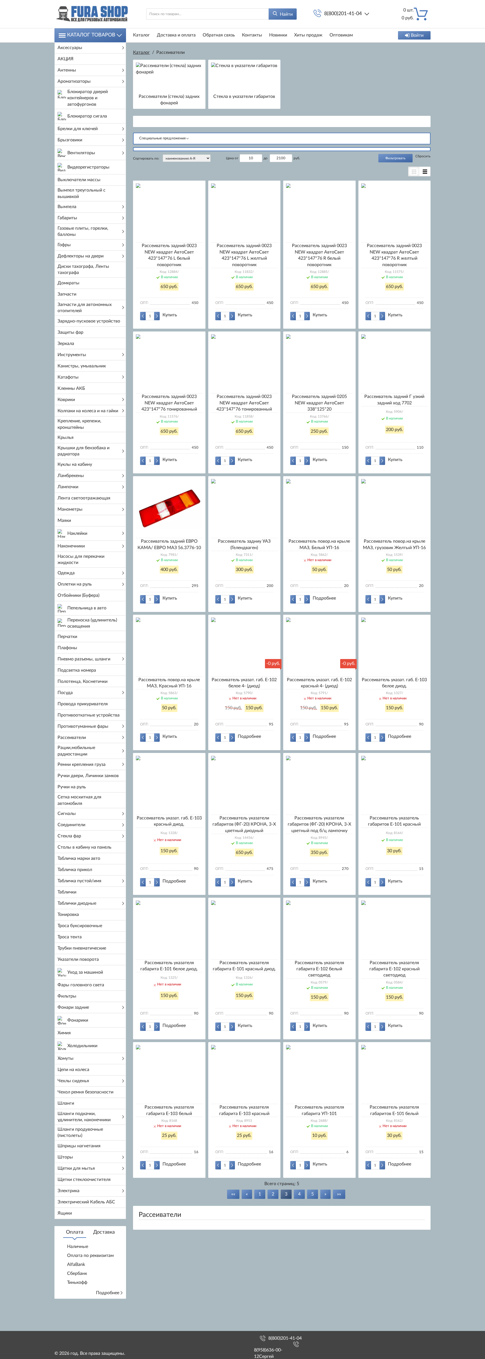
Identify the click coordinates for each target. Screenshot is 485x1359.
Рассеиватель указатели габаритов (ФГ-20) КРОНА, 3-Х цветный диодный (244, 824)
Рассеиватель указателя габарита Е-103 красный (244, 1110)
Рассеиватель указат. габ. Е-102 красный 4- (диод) (319, 683)
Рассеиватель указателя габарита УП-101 (319, 1110)
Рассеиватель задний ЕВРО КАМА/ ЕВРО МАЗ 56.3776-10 (169, 544)
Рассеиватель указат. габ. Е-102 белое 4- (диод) (244, 683)
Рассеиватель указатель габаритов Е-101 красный (394, 821)
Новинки (278, 35)
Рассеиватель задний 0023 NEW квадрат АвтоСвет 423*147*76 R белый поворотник (319, 255)
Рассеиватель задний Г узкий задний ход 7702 (394, 399)
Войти (417, 35)
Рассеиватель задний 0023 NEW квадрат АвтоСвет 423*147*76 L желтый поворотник (244, 255)
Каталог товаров (91, 35)
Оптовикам (341, 35)
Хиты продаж (308, 35)
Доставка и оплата (176, 35)
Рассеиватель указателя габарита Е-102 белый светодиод (319, 969)
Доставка (104, 1232)
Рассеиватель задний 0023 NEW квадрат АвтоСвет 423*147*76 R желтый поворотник (394, 255)
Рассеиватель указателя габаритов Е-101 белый (394, 1110)
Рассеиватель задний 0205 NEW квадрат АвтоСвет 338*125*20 (319, 402)
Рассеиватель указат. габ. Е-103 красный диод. (169, 821)
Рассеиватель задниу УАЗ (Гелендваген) (244, 544)
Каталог (141, 35)
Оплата (74, 1232)
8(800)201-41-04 (343, 13)
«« (233, 1194)
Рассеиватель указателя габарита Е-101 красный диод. (244, 965)
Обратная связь (219, 35)
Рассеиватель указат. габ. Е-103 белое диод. (394, 683)
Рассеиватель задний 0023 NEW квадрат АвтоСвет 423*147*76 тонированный (169, 402)
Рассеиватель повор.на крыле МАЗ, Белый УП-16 (319, 544)
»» (339, 1194)
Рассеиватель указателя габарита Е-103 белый (169, 1110)
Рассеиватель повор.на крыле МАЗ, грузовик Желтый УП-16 (394, 544)
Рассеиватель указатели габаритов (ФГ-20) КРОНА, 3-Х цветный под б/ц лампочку (319, 824)
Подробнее (107, 1293)
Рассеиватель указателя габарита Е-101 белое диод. (169, 965)
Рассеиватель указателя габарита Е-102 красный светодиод (394, 969)
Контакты (252, 35)
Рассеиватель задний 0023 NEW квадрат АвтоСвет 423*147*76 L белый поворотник (169, 255)
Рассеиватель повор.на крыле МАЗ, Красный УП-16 (169, 683)
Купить (170, 315)
